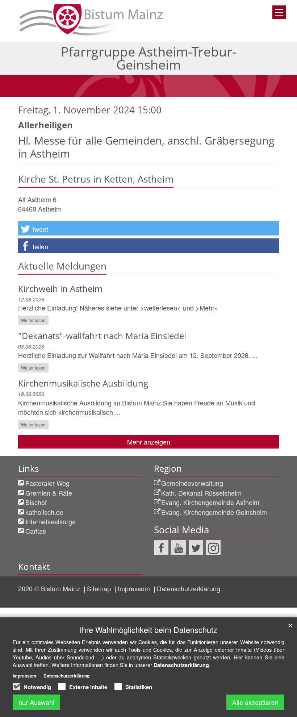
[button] (148, 228)
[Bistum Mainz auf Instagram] (213, 547)
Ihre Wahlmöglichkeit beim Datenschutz (148, 629)
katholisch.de (44, 512)
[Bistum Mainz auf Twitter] (196, 547)
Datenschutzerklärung (188, 588)
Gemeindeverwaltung (192, 483)
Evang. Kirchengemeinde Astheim (210, 502)
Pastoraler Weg (47, 483)
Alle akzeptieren (255, 702)
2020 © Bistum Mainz (50, 588)
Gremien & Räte (48, 492)
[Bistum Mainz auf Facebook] (161, 547)
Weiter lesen (33, 320)
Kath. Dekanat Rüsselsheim (201, 492)
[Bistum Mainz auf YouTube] (178, 547)
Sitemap (100, 588)
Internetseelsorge (50, 521)
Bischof (36, 502)
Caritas (35, 530)
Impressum (135, 588)
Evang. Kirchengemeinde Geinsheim (214, 512)
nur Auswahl (36, 702)
